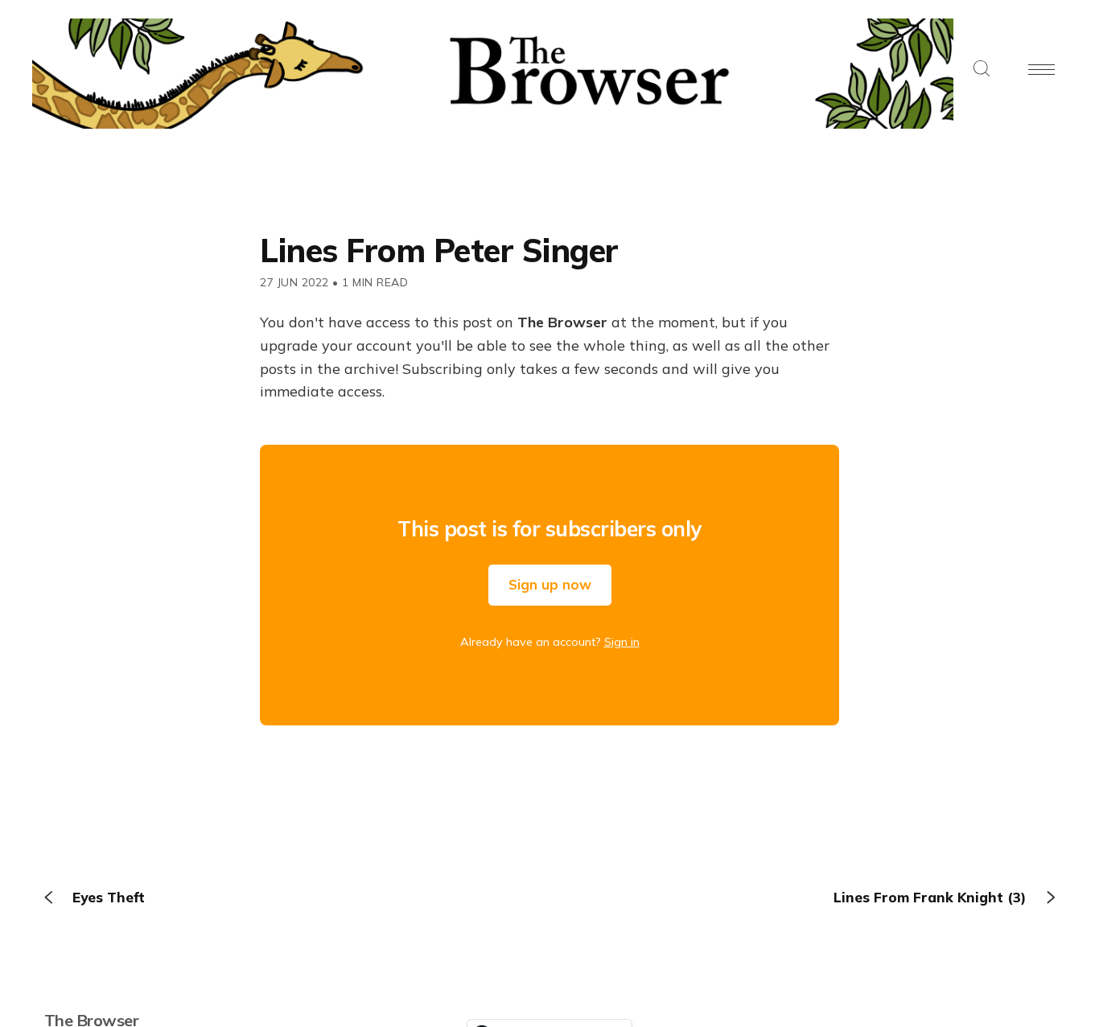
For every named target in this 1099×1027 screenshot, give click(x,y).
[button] (981, 69)
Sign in (622, 642)
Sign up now (549, 584)
